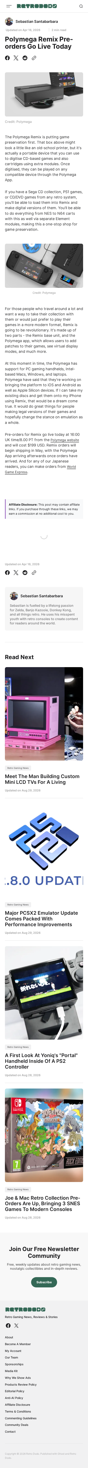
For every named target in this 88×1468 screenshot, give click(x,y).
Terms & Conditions (18, 1411)
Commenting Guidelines (21, 1418)
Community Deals (16, 1424)
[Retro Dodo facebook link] (8, 1325)
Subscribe (44, 1282)
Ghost (61, 1453)
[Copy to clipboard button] (33, 58)
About (9, 1337)
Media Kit (11, 1371)
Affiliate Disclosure (17, 1404)
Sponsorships (14, 1364)
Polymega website (65, 440)
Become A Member (18, 1344)
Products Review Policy (21, 1384)
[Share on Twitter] (15, 58)
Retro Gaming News (18, 768)
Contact (10, 1431)
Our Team (11, 1357)
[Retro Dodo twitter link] (16, 1325)
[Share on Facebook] (8, 58)
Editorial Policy (14, 1391)
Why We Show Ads (18, 1377)
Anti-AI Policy (14, 1398)
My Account (13, 1351)
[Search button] (81, 6)
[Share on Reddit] (24, 58)
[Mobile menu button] (9, 6)
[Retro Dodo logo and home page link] (36, 6)
